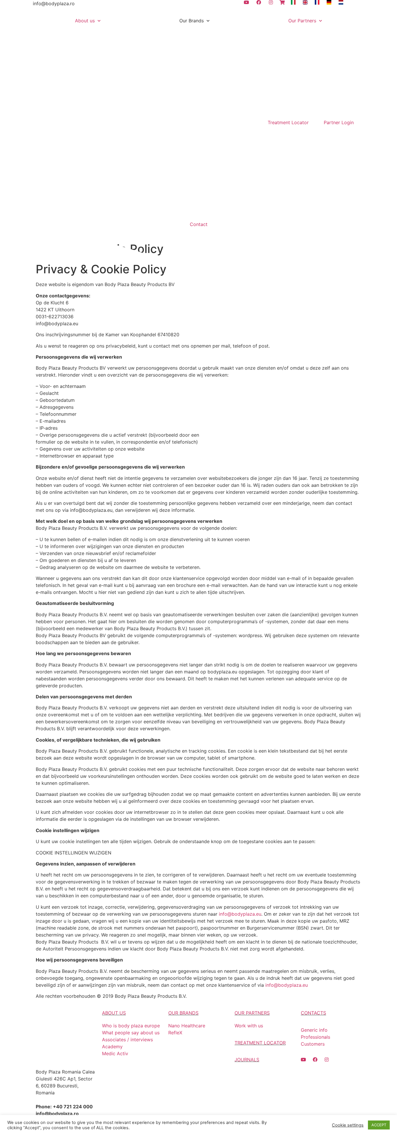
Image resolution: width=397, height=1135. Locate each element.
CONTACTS (313, 1013)
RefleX (175, 1032)
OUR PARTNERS (252, 1013)
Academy (112, 1046)
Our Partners (302, 21)
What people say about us (131, 1032)
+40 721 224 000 (73, 1106)
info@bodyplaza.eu (57, 323)
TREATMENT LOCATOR (260, 1043)
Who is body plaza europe (131, 1026)
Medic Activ (115, 1053)
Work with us (249, 1026)
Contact (199, 224)
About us (85, 21)
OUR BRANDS (183, 1013)
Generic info (314, 1030)
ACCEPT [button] (378, 1125)
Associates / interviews (127, 1039)
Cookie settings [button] (348, 1125)
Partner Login (339, 122)
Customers (313, 1044)
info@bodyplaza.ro (54, 3)
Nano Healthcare (186, 1026)
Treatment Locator (288, 122)
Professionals (315, 1037)
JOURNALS (247, 1059)
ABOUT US (114, 1013)
